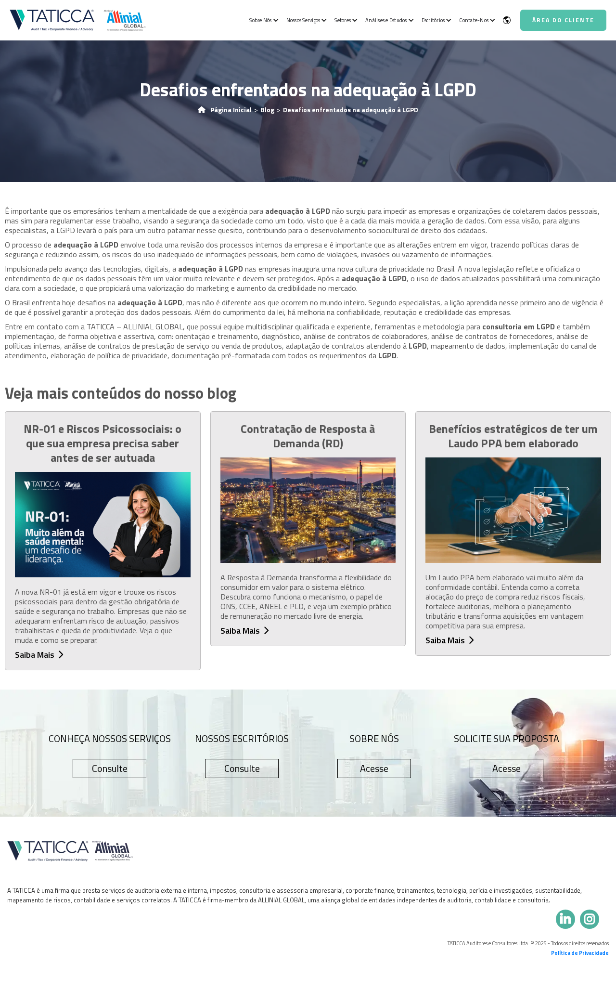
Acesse (374, 768)
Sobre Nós (260, 20)
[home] (78, 20)
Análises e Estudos (386, 20)
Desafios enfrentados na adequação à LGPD (350, 110)
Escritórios (433, 20)
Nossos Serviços (303, 20)
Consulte (110, 768)
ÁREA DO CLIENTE (563, 20)
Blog (267, 110)
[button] (263, 20)
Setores (342, 20)
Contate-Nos (473, 20)
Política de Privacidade (580, 953)
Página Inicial (231, 110)
